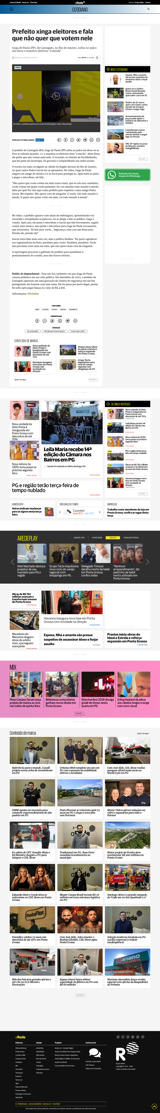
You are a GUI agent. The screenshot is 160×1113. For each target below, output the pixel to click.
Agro (17, 1083)
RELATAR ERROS (32, 331)
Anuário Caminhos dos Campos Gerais (67, 1052)
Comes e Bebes (20, 1090)
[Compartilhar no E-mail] (98, 140)
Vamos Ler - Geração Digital (64, 1048)
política (54, 309)
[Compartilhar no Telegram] (85, 140)
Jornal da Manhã (35, 1104)
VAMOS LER (79, 538)
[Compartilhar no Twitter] (78, 140)
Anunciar (136, 2)
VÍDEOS (112, 538)
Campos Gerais (20, 1059)
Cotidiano (18, 1062)
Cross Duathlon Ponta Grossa (64, 1066)
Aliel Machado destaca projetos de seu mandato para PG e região (31, 571)
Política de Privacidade (93, 1068)
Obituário (39, 1073)
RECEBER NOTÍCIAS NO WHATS (54, 331)
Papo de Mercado (21, 1087)
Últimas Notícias (20, 1048)
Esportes (18, 1076)
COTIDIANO (80, 9)
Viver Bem (18, 1069)
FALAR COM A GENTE (78, 331)
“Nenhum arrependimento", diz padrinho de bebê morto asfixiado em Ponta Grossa (126, 572)
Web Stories (40, 1055)
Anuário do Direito (61, 1062)
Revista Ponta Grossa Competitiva (66, 1055)
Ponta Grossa (19, 1052)
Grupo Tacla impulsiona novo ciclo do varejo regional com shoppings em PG (63, 571)
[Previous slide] (60, 512)
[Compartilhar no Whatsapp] (91, 140)
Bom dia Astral (41, 1059)
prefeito (63, 309)
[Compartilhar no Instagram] (72, 140)
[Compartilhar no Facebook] (65, 140)
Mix (16, 1066)
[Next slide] (99, 512)
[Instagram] (123, 1037)
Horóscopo (19, 1073)
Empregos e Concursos (23, 1094)
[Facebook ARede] (118, 1037)
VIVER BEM (97, 538)
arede (37, 309)
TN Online (33, 294)
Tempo (38, 1062)
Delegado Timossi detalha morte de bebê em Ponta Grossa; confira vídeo (95, 571)
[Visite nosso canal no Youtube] (128, 1037)
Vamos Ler (18, 1080)
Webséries (19, 1097)
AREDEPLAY (27, 537)
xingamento (73, 309)
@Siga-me (39, 140)
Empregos (39, 1066)
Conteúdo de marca (42, 1069)
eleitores (45, 309)
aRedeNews (40, 1052)
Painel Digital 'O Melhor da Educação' (67, 1059)
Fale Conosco (90, 1065)
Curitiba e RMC (20, 1055)
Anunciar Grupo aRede (93, 1061)
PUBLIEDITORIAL (131, 538)
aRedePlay (39, 1048)
